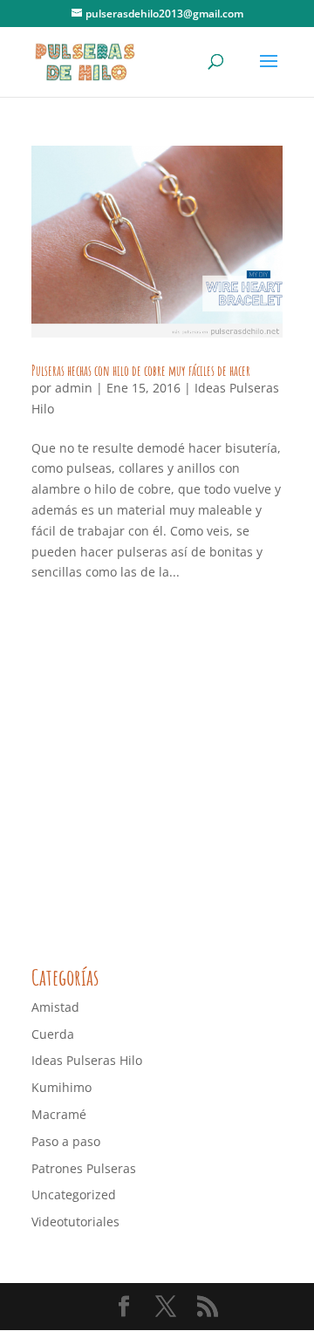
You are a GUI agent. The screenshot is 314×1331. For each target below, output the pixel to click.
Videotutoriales (75, 1221)
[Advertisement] (157, 776)
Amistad (55, 1007)
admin (73, 387)
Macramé (58, 1114)
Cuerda (52, 1034)
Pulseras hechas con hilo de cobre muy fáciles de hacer (140, 370)
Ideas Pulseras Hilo (86, 1060)
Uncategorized (73, 1194)
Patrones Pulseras (83, 1168)
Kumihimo (61, 1087)
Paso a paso (65, 1141)
